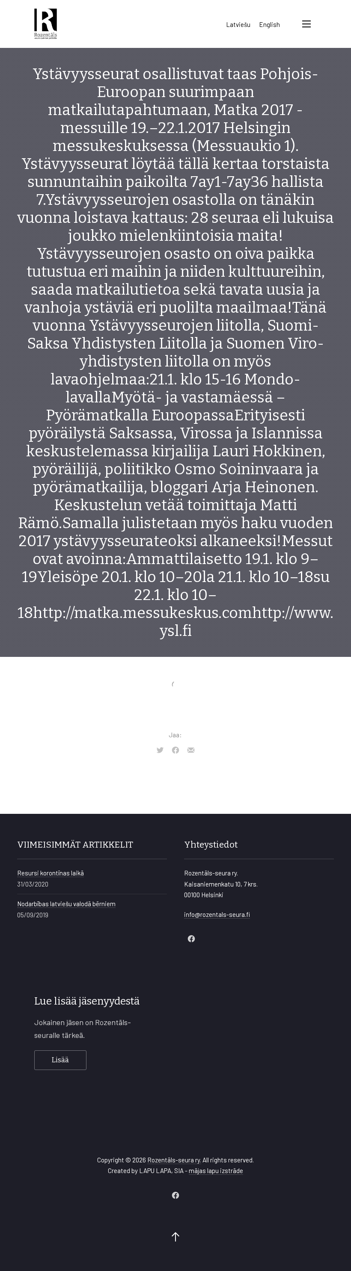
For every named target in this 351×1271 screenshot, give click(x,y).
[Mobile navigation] (306, 24)
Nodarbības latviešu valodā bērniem (66, 903)
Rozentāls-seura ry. (174, 1160)
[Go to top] (175, 1237)
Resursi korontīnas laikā (50, 873)
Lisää (60, 1060)
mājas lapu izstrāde (216, 1170)
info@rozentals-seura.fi (217, 914)
